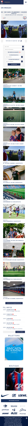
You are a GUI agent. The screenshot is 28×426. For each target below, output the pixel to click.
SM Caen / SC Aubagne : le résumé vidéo (13, 319)
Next (25, 29)
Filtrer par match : (14, 55)
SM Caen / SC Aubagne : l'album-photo (13, 311)
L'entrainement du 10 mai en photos (12, 201)
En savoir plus (10, 425)
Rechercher (14, 64)
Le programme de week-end (11, 315)
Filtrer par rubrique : (14, 59)
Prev (2, 29)
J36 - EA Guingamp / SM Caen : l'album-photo (13, 259)
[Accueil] (5, 2)
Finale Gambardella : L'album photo (12, 221)
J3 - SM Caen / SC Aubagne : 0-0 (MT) (12, 324)
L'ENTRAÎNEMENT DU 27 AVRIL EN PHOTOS (12, 279)
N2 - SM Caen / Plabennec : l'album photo (13, 163)
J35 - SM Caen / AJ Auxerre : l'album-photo (13, 298)
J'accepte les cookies (26, 418)
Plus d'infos (20, 331)
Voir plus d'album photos (14, 303)
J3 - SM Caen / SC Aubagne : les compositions (14, 328)
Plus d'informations (18, 425)
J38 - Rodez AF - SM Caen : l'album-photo (12, 182)
